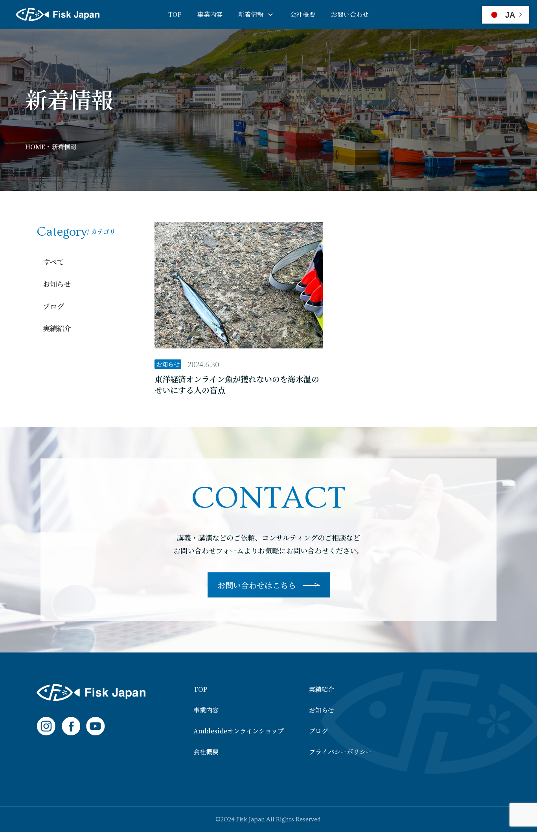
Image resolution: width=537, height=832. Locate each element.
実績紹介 (57, 328)
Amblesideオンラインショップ (238, 731)
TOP (175, 14)
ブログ (53, 306)
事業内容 (210, 14)
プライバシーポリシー (340, 752)
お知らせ (57, 284)
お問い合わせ (350, 14)
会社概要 (302, 14)
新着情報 (250, 14)
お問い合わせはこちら (256, 585)
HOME (35, 146)
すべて (53, 262)
